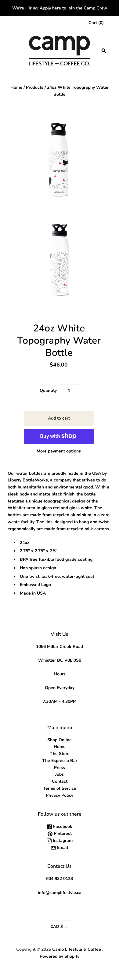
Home (16, 87)
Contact (59, 781)
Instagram (62, 840)
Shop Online (59, 740)
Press (59, 768)
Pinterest (62, 833)
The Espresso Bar (59, 760)
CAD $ (56, 926)
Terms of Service (59, 788)
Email (62, 847)
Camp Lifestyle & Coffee (76, 949)
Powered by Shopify (59, 956)
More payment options (59, 451)
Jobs (59, 774)
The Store (60, 753)
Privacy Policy (59, 795)
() (96, 23)
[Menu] (12, 50)
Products (34, 87)
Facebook (62, 826)
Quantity (48, 390)
